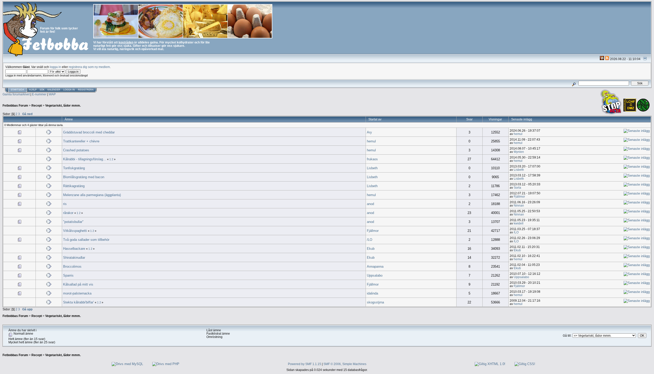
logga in (55, 67)
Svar (469, 119)
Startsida (17, 89)
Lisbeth (372, 168)
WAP (52, 94)
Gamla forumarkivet (16, 94)
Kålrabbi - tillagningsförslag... (84, 159)
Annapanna (375, 266)
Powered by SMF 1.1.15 (304, 364)
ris (65, 204)
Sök (42, 89)
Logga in (69, 89)
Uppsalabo (374, 275)
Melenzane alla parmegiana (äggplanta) (92, 195)
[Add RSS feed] (607, 59)
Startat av (374, 119)
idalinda (372, 293)
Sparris (68, 275)
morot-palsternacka (77, 293)
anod (370, 204)
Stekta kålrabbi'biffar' (79, 302)
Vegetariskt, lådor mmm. (63, 105)
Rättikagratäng (74, 186)
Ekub (371, 249)
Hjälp (33, 89)
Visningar (495, 119)
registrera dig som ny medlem (89, 67)
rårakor (68, 213)
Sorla (517, 187)
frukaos (372, 159)
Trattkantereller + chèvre (81, 141)
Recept (36, 105)
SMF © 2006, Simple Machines (344, 364)
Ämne (69, 119)
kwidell (518, 223)
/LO (516, 232)
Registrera (86, 89)
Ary (369, 132)
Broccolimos (72, 266)
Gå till (567, 335)
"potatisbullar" (73, 222)
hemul (518, 133)
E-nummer (39, 94)
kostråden (126, 42)
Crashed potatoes (76, 150)
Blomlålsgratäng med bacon (83, 177)
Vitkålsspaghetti (75, 231)
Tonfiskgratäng (74, 168)
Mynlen (519, 151)
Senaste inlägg (522, 119)
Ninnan (519, 205)
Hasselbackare (74, 249)
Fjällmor (519, 196)
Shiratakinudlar (74, 257)
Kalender (54, 89)
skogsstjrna (375, 302)
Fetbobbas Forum (15, 105)
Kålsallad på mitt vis (78, 284)
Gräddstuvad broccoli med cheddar (89, 132)
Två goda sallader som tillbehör (86, 240)
